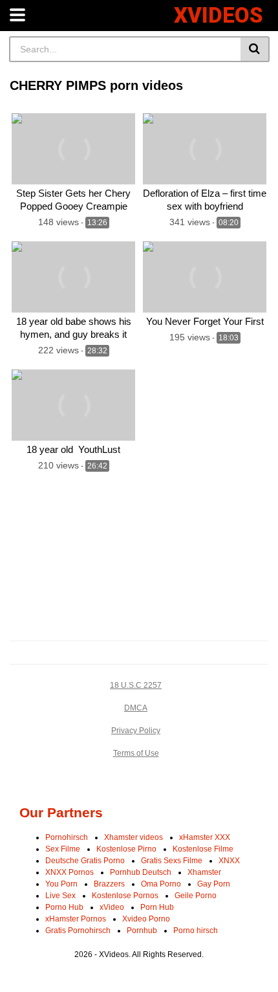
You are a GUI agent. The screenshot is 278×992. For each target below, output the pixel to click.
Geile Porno (196, 895)
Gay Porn (213, 883)
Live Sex (60, 895)
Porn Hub (157, 907)
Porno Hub (64, 907)
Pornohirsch (66, 837)
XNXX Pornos (69, 872)
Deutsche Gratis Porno (85, 860)
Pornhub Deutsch (140, 872)
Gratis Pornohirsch (78, 930)
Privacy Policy (135, 730)
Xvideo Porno (146, 918)
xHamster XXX (204, 837)
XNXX (229, 860)
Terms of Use (136, 753)
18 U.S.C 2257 (136, 685)
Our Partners (61, 812)
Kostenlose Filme (203, 849)
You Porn (61, 883)
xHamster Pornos (75, 918)
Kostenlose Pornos (125, 895)
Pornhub (142, 930)
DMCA (135, 707)
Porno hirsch (195, 930)
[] (255, 49)
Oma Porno (161, 883)
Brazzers (109, 883)
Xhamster (204, 872)
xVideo (112, 907)
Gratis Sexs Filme (171, 860)
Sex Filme (62, 849)
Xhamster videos (133, 837)
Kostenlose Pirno (126, 849)
